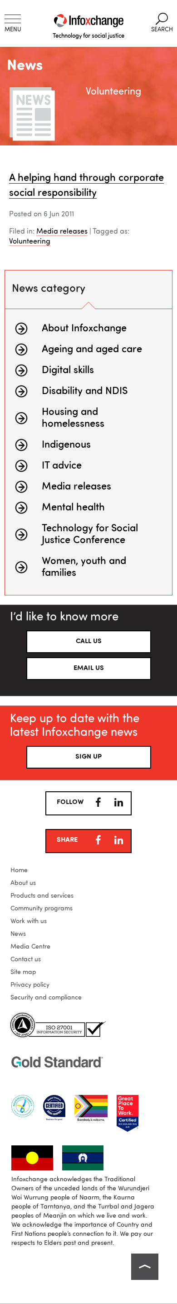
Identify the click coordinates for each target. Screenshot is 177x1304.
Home (19, 870)
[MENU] (13, 19)
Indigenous (66, 445)
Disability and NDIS (85, 391)
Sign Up (88, 757)
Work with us (28, 921)
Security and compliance (46, 997)
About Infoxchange (84, 329)
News (18, 934)
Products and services (42, 896)
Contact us (25, 959)
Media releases (62, 231)
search (162, 23)
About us (23, 883)
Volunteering (29, 241)
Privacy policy (29, 985)
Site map (23, 972)
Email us (89, 668)
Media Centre (30, 947)
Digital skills (68, 370)
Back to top (144, 1267)
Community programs (41, 908)
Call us (89, 641)
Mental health (73, 508)
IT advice (62, 466)
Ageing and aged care (92, 350)
